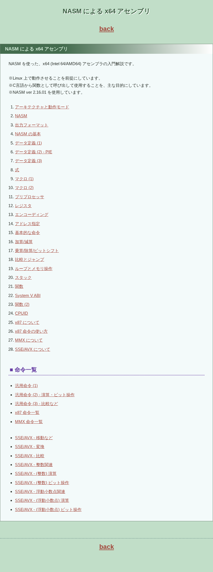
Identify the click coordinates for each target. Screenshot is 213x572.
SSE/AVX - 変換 (29, 446)
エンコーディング (31, 214)
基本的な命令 (27, 232)
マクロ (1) (24, 178)
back (106, 28)
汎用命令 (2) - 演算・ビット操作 (45, 394)
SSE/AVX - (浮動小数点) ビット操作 (48, 509)
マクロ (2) (24, 187)
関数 (19, 286)
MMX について (29, 340)
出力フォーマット (31, 125)
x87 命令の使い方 (31, 331)
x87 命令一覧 (27, 412)
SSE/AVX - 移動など (34, 437)
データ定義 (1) (28, 143)
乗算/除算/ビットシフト (37, 250)
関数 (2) (22, 304)
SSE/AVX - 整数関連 (34, 464)
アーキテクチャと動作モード (42, 107)
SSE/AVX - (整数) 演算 (36, 473)
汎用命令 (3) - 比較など (36, 403)
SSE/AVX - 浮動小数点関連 (40, 491)
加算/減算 (24, 241)
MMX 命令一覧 (29, 421)
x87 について (27, 322)
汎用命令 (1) (26, 385)
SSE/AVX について (32, 349)
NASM (21, 115)
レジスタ (23, 205)
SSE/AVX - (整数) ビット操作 (42, 482)
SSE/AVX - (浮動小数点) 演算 (42, 500)
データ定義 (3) (28, 160)
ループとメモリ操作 (33, 268)
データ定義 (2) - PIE (33, 151)
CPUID (21, 313)
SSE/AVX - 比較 (29, 455)
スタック (23, 277)
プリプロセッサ (29, 196)
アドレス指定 (27, 223)
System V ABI (27, 295)
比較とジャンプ (29, 259)
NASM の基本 (28, 133)
